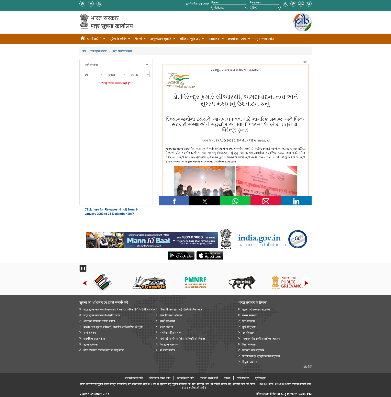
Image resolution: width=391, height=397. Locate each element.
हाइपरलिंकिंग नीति (134, 378)
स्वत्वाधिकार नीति (185, 378)
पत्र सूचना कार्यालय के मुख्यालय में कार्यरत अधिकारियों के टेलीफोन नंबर (119, 309)
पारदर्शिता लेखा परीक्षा (94, 338)
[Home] (82, 39)
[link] (152, 239)
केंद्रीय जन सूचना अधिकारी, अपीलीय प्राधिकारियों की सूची (113, 327)
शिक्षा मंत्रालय (249, 344)
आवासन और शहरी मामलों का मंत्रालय (261, 338)
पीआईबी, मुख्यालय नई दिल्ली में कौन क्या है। (182, 309)
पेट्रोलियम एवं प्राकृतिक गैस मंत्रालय (261, 356)
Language (255, 2)
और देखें (307, 366)
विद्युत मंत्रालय (249, 361)
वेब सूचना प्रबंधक (169, 344)
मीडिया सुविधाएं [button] (190, 38)
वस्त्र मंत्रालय (249, 315)
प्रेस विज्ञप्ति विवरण (122, 51)
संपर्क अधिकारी (167, 321)
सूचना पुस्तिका (90, 344)
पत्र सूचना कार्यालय (112, 26)
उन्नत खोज (266, 38)
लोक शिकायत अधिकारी (171, 315)
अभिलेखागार (243, 378)
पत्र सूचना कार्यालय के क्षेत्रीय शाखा (101, 315)
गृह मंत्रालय (248, 332)
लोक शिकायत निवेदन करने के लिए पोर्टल (103, 350)
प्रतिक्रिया (260, 378)
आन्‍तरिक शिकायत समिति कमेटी (99, 321)
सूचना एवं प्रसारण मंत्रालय (256, 309)
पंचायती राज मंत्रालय (253, 350)
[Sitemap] (301, 3)
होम (84, 51)
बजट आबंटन (166, 327)
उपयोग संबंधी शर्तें (209, 378)
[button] (285, 3)
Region (215, 2)
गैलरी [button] (138, 38)
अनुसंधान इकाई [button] (160, 38)
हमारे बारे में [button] (94, 38)
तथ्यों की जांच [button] (237, 38)
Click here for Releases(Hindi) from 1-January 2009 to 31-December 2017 (111, 211)
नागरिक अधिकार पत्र (170, 332)
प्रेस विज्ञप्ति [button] (118, 38)
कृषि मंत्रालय (249, 327)
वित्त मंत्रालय (248, 321)
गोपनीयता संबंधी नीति (159, 378)
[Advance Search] (308, 3)
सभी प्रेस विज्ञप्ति (98, 51)
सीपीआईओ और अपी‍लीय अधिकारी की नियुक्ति (182, 338)
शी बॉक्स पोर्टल (167, 350)
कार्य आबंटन (89, 332)
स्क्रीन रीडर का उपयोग (197, 3)
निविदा (227, 378)
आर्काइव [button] (214, 38)
